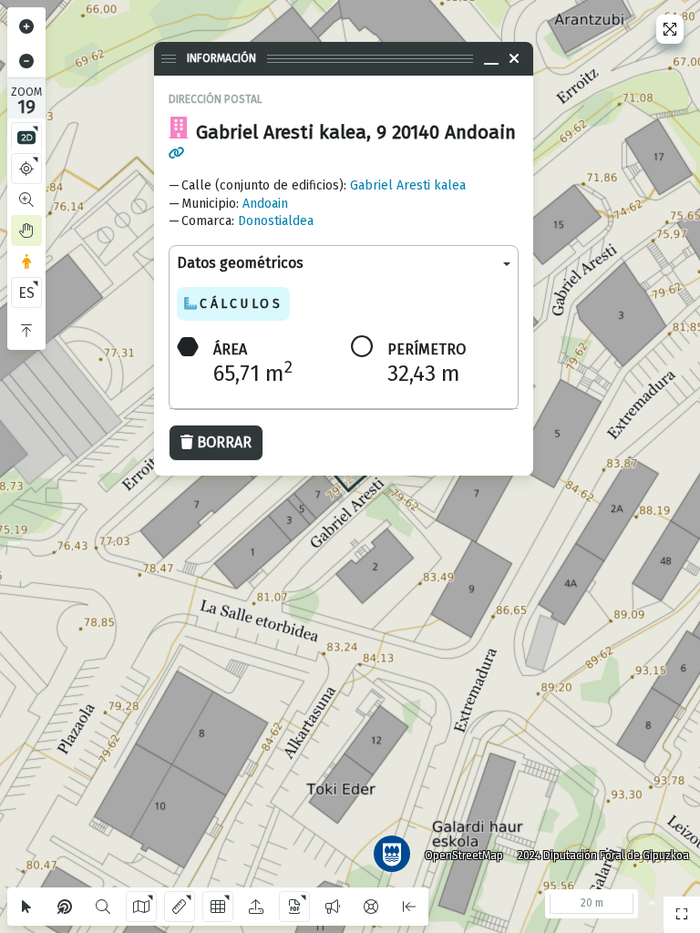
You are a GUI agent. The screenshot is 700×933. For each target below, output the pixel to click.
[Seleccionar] (26, 906)
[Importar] (256, 906)
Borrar (224, 442)
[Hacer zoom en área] (26, 199)
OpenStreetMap (464, 855)
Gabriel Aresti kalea (408, 185)
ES (26, 293)
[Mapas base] (141, 906)
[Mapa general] (682, 915)
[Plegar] (26, 330)
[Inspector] (64, 906)
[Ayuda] (370, 906)
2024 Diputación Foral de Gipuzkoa (603, 855)
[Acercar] (26, 26)
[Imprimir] (294, 906)
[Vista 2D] (26, 137)
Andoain (265, 203)
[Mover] (26, 230)
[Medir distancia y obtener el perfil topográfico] (179, 906)
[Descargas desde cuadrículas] (217, 906)
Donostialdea (276, 221)
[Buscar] (103, 906)
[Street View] (26, 261)
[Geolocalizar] (26, 168)
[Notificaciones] (332, 906)
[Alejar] (26, 61)
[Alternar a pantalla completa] (670, 29)
